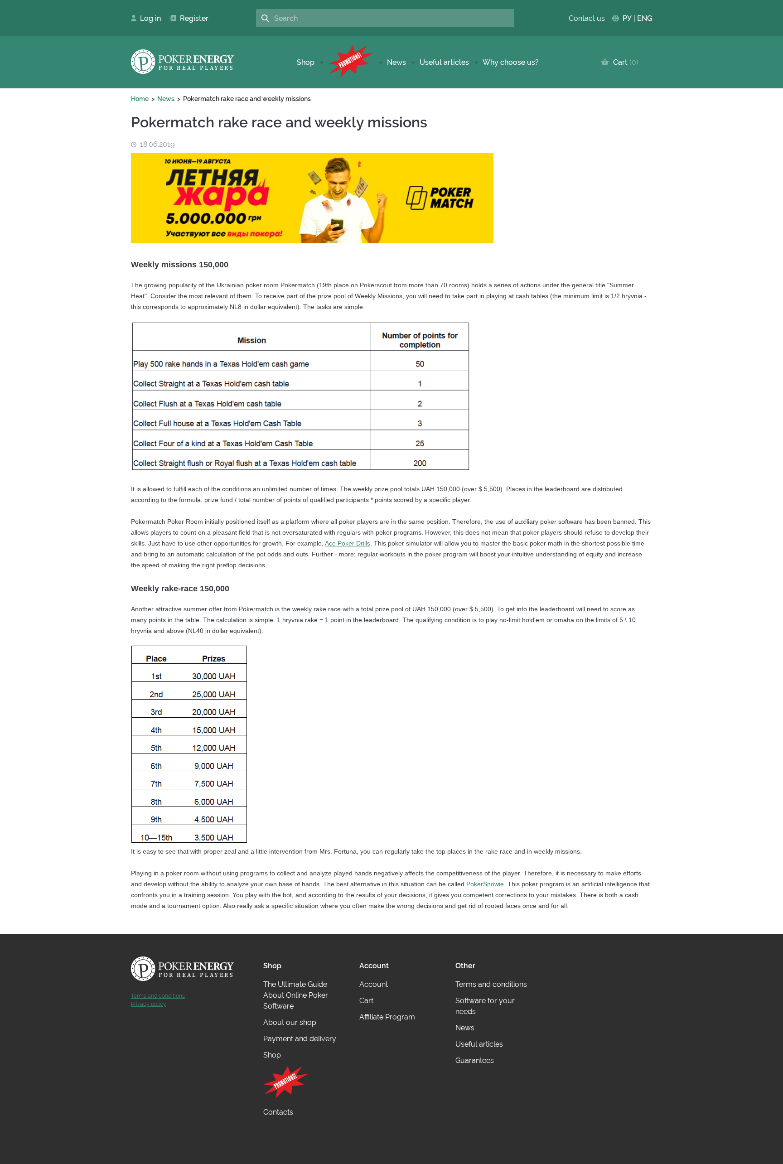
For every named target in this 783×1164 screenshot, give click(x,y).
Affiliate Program (387, 1017)
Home (140, 98)
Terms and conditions (158, 996)
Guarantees (474, 1060)
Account (373, 984)
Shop (305, 62)
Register (190, 18)
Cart (623, 62)
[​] (350, 62)
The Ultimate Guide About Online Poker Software (295, 995)
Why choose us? (511, 62)
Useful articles (444, 62)
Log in (147, 18)
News (396, 62)
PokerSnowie (485, 884)
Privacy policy (148, 1004)
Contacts (278, 1112)
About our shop (289, 1022)
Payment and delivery (299, 1038)
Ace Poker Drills (347, 543)
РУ (627, 18)
